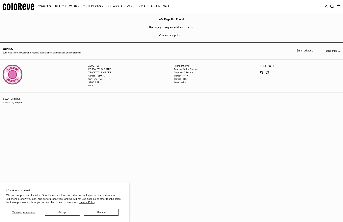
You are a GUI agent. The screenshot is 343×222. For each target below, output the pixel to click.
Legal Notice (180, 82)
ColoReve (16, 99)
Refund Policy (180, 79)
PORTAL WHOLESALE (99, 69)
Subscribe (331, 50)
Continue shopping (169, 35)
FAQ (90, 85)
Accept (62, 212)
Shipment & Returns (183, 72)
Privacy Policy (87, 202)
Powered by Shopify (12, 102)
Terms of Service (182, 66)
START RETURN (96, 76)
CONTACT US (95, 79)
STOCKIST (93, 82)
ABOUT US (93, 66)
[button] (332, 6)
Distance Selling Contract (186, 69)
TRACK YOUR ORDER (99, 72)
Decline (101, 212)
